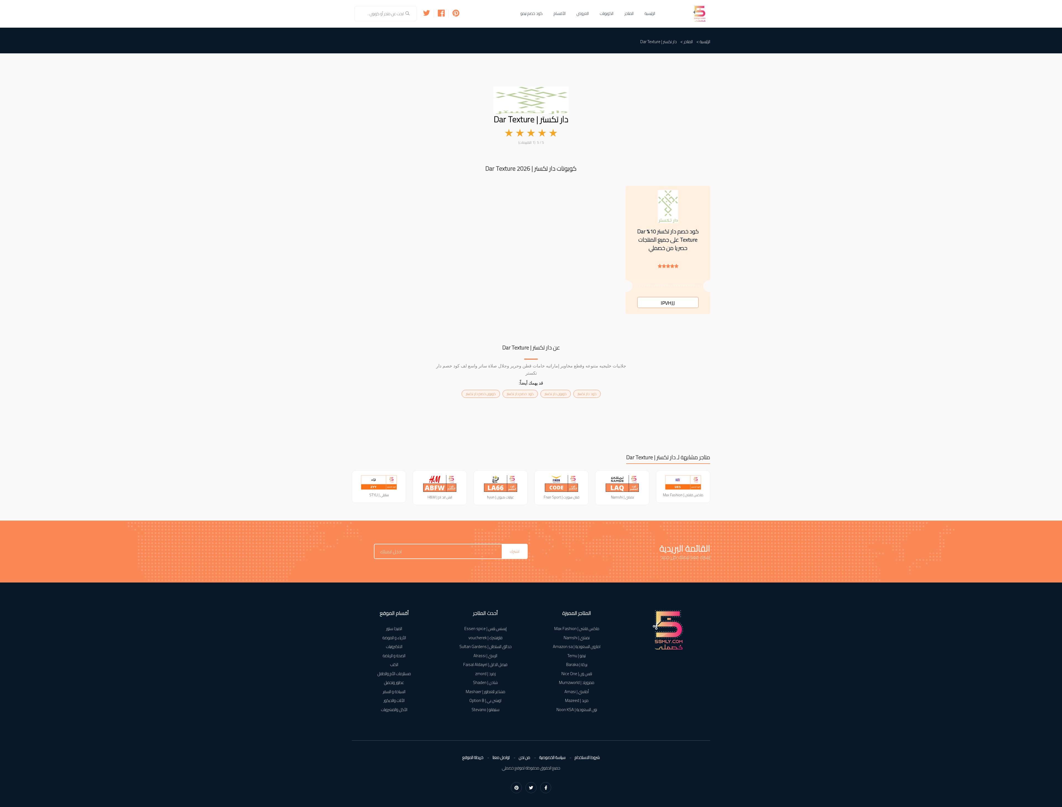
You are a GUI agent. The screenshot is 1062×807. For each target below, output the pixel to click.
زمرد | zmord (485, 674)
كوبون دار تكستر (556, 393)
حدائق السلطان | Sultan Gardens (485, 647)
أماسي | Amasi (576, 692)
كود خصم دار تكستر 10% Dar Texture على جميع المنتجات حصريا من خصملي (668, 239)
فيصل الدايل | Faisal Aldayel (485, 665)
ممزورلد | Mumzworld (576, 683)
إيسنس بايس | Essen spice (485, 629)
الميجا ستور (394, 629)
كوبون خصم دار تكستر (481, 393)
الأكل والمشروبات (394, 710)
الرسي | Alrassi (485, 656)
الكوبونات (606, 13)
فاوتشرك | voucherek (485, 638)
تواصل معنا (501, 757)
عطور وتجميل (394, 683)
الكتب (394, 665)
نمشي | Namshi (577, 638)
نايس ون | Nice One (576, 674)
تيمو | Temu (577, 656)
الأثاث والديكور (394, 701)
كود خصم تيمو (531, 13)
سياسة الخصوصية (552, 757)
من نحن (524, 757)
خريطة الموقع (472, 757)
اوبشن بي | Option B (485, 701)
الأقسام (560, 13)
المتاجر (629, 13)
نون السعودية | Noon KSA (576, 710)
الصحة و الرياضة (394, 656)
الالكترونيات (394, 647)
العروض (583, 13)
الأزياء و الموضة (394, 638)
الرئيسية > (703, 42)
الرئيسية (650, 13)
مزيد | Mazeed (577, 701)
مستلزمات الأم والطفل (394, 674)
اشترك (514, 551)
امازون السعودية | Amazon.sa (576, 647)
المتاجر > (686, 42)
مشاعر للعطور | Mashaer (485, 692)
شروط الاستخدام (587, 757)
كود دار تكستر (587, 393)
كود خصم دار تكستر (520, 393)
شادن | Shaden (485, 683)
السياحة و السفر (394, 692)
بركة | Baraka (576, 665)
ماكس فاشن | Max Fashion (576, 629)
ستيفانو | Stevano (485, 710)
